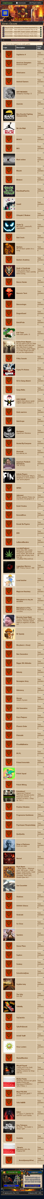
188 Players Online (35, 3)
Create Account (7, 3)
